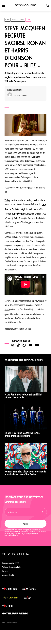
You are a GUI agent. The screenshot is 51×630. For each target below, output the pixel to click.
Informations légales (11, 535)
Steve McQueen (18, 19)
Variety (7, 200)
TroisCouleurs (22, 95)
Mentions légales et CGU (11, 563)
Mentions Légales (12, 622)
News (7, 19)
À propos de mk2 (8, 575)
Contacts (5, 571)
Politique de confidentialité (11, 567)
